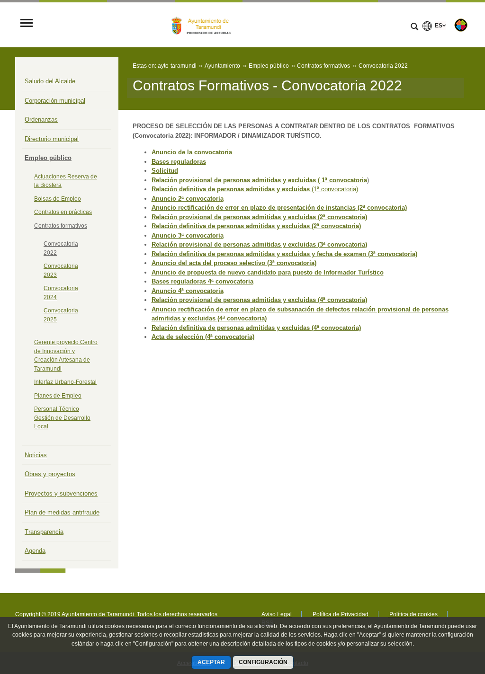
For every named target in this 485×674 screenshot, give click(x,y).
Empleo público (48, 157)
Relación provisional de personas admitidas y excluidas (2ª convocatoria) (259, 217)
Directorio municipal (52, 138)
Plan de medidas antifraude (62, 512)
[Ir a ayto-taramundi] (203, 23)
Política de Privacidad (339, 614)
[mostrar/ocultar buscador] (414, 27)
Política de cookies (413, 614)
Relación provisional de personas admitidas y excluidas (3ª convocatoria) (259, 244)
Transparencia (44, 531)
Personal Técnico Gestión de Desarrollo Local (62, 418)
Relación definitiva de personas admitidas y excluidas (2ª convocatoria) (256, 226)
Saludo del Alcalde (50, 81)
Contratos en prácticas (63, 212)
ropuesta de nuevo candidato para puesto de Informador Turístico (287, 272)
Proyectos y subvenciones (61, 493)
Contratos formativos (60, 225)
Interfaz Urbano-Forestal (65, 382)
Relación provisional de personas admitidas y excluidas (234, 180)
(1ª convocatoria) (334, 189)
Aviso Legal (276, 614)
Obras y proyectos (50, 474)
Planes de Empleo (57, 395)
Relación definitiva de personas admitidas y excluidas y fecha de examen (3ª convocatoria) (284, 253)
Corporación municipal (55, 100)
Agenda (35, 550)
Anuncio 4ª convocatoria (188, 290)
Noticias (36, 455)
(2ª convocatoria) (381, 207)
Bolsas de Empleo (57, 198)
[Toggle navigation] (26, 24)
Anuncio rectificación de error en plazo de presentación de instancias (254, 207)
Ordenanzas (41, 119)
